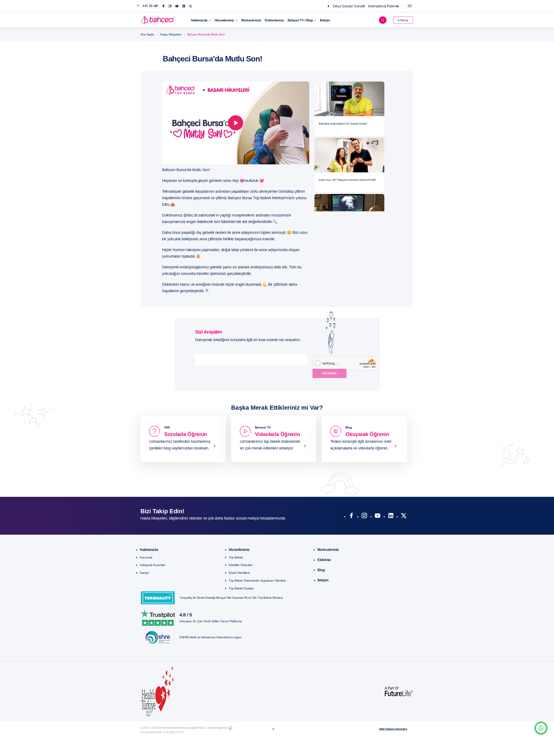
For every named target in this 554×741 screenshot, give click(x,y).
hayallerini (170, 291)
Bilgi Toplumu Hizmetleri (393, 729)
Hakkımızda (199, 20)
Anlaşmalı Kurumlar (152, 565)
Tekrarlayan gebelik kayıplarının (188, 191)
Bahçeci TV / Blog (300, 20)
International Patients (383, 6)
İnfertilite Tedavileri (241, 565)
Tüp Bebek (236, 557)
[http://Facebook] (351, 516)
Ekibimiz (324, 560)
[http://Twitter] (403, 516)
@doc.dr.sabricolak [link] (199, 215)
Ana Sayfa (147, 34)
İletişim (325, 20)
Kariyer (144, 572)
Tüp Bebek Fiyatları (241, 588)
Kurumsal (146, 557)
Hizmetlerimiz (224, 20)
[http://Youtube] (377, 516)
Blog (321, 570)
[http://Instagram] (364, 516)
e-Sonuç (403, 20)
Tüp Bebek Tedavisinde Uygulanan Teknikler (257, 580)
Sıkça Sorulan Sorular (349, 6)
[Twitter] (190, 6)
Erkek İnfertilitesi (239, 572)
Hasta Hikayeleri (170, 34)
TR (409, 6)
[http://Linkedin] (390, 516)
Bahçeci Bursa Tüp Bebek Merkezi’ (257, 198)
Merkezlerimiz (251, 20)
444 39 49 (149, 6)
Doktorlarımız (274, 20)
